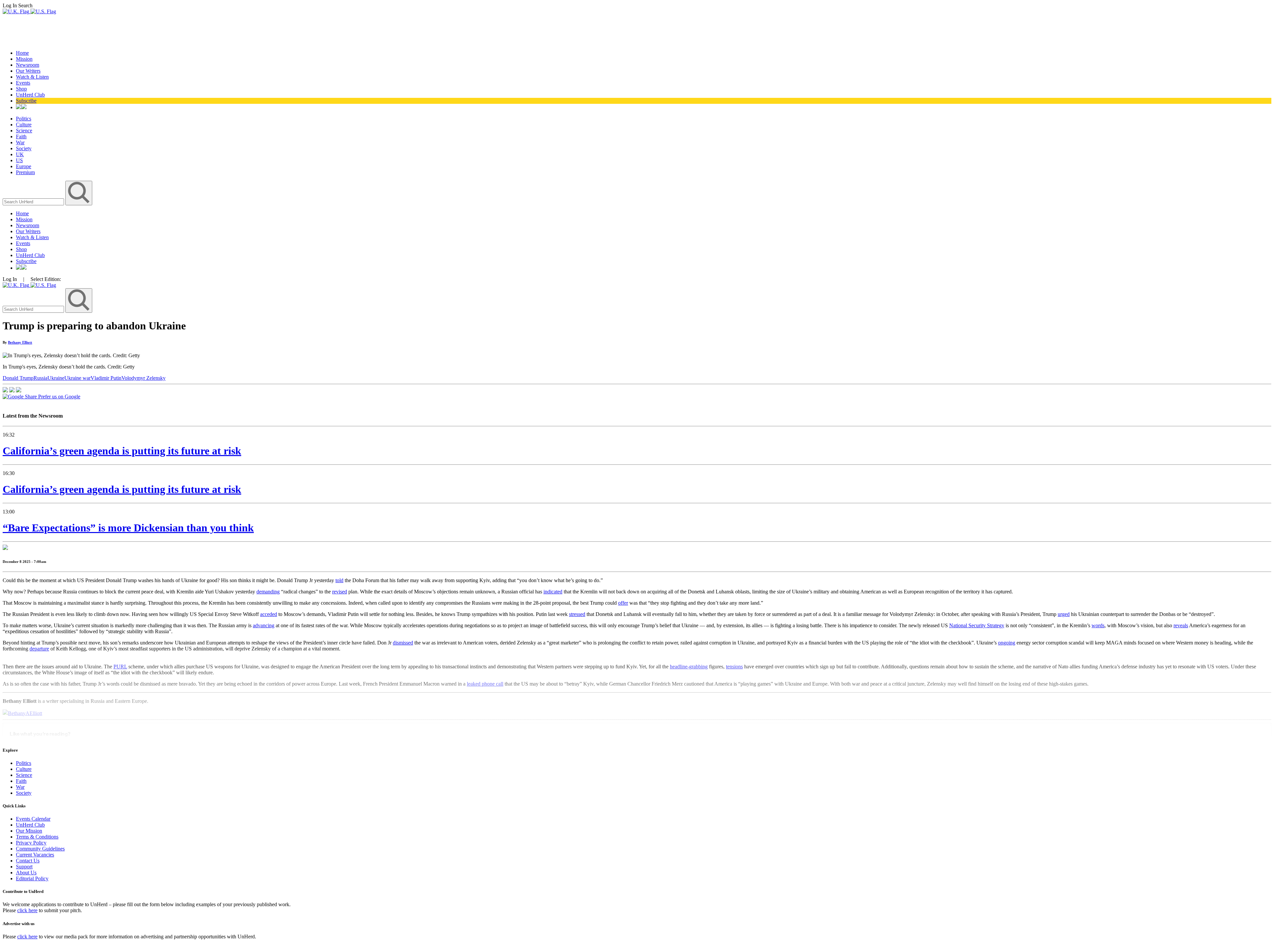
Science (24, 130)
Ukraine (55, 378)
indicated (552, 591)
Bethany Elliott (20, 342)
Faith (21, 136)
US (19, 160)
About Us (26, 872)
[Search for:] (34, 201)
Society (24, 148)
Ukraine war (77, 378)
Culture (24, 124)
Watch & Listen (32, 77)
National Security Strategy (976, 625)
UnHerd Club (30, 95)
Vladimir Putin (106, 378)
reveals (1180, 625)
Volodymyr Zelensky (143, 378)
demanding (268, 591)
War (20, 142)
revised (339, 591)
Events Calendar (33, 819)
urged (1064, 614)
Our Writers (28, 71)
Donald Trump (18, 378)
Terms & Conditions (37, 837)
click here (27, 910)
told (339, 580)
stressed (577, 614)
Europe (23, 166)
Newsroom (27, 65)
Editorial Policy (32, 878)
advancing (263, 625)
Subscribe (26, 100)
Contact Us (27, 860)
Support (24, 866)
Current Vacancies (35, 854)
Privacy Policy (31, 842)
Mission (24, 59)
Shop (21, 89)
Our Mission (29, 831)
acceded (268, 614)
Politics (23, 118)
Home (22, 53)
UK (20, 154)
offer (623, 603)
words (1098, 625)
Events (23, 83)
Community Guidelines (40, 848)
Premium (25, 172)
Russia (40, 378)
